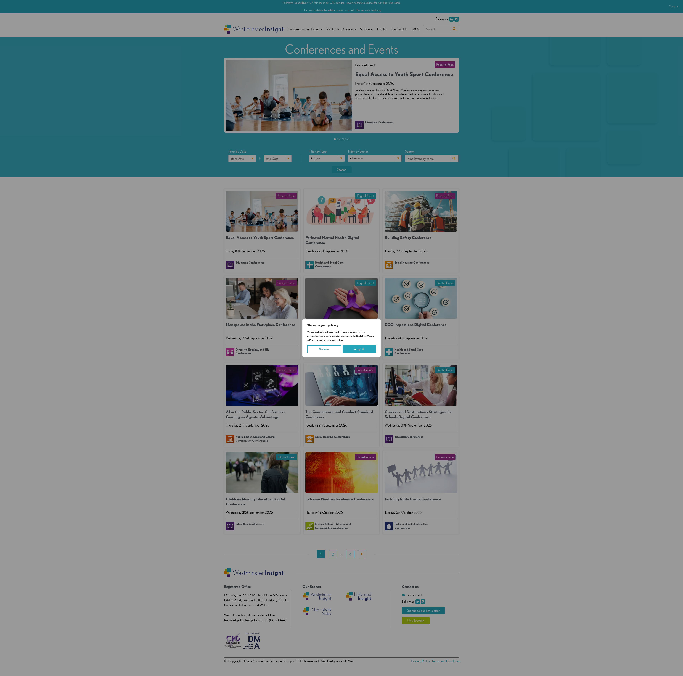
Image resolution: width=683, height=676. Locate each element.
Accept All (359, 349)
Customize (324, 349)
